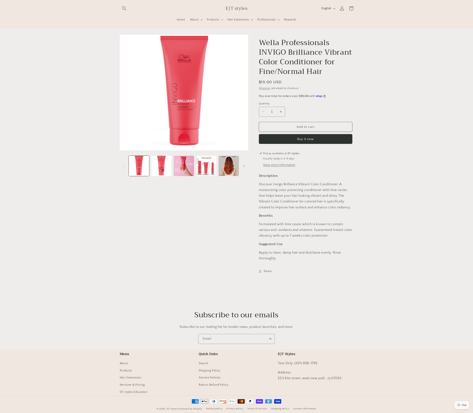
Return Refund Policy (213, 385)
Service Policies (210, 377)
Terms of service (257, 408)
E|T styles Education (134, 392)
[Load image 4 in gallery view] (206, 166)
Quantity (264, 103)
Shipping (264, 88)
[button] (124, 8)
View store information (279, 165)
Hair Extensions (130, 377)
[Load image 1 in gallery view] (139, 166)
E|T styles (173, 408)
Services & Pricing (132, 385)
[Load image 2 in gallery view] (161, 166)
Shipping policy (280, 408)
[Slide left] (124, 166)
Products (126, 370)
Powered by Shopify (190, 408)
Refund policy (214, 408)
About (124, 363)
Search (203, 363)
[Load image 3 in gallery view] (184, 166)
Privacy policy (235, 408)
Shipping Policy (209, 370)
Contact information (304, 408)
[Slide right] (244, 166)
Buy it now (305, 139)
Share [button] (268, 271)
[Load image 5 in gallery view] (229, 166)
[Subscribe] (270, 339)
